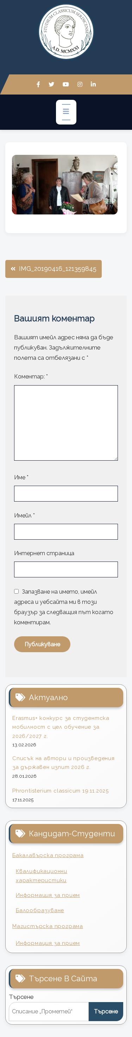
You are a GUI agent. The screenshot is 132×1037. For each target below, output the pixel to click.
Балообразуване (40, 910)
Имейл (24, 515)
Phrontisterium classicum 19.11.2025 (60, 791)
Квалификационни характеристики (41, 876)
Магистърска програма (47, 926)
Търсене (21, 996)
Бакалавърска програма (48, 855)
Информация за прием (48, 895)
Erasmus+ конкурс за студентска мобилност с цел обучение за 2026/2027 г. (60, 727)
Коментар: (31, 376)
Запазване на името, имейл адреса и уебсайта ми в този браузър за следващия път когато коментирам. (63, 607)
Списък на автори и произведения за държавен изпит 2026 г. (63, 763)
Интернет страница (44, 553)
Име (21, 477)
